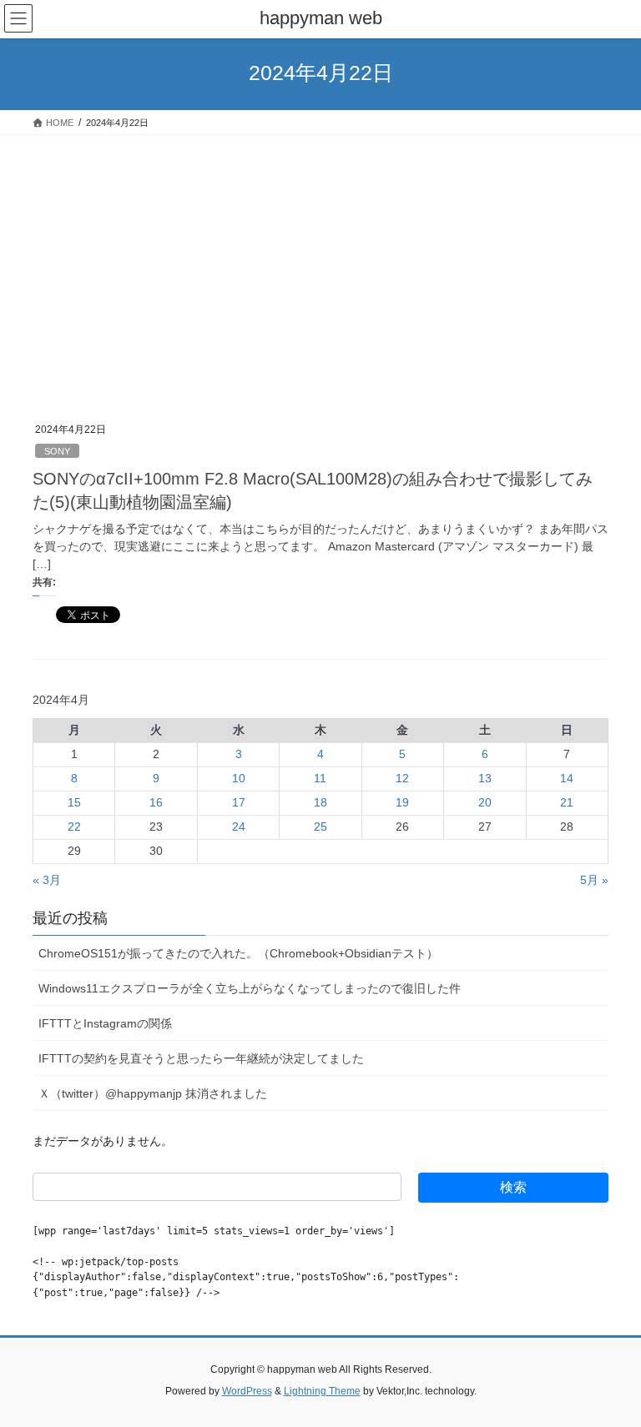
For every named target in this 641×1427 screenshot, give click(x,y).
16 (156, 802)
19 (402, 802)
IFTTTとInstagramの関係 (105, 1023)
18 (320, 802)
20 (485, 802)
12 (402, 778)
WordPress (247, 1391)
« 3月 (47, 880)
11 (320, 778)
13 (485, 778)
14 (566, 778)
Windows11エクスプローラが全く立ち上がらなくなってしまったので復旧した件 (249, 988)
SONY (57, 451)
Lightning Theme (322, 1391)
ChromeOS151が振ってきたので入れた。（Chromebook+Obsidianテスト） (238, 953)
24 (238, 826)
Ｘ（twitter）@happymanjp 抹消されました (152, 1093)
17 (238, 802)
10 (238, 778)
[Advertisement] (320, 260)
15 (74, 802)
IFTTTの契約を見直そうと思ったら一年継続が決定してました (201, 1058)
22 (74, 826)
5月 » (594, 880)
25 (320, 826)
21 (566, 802)
